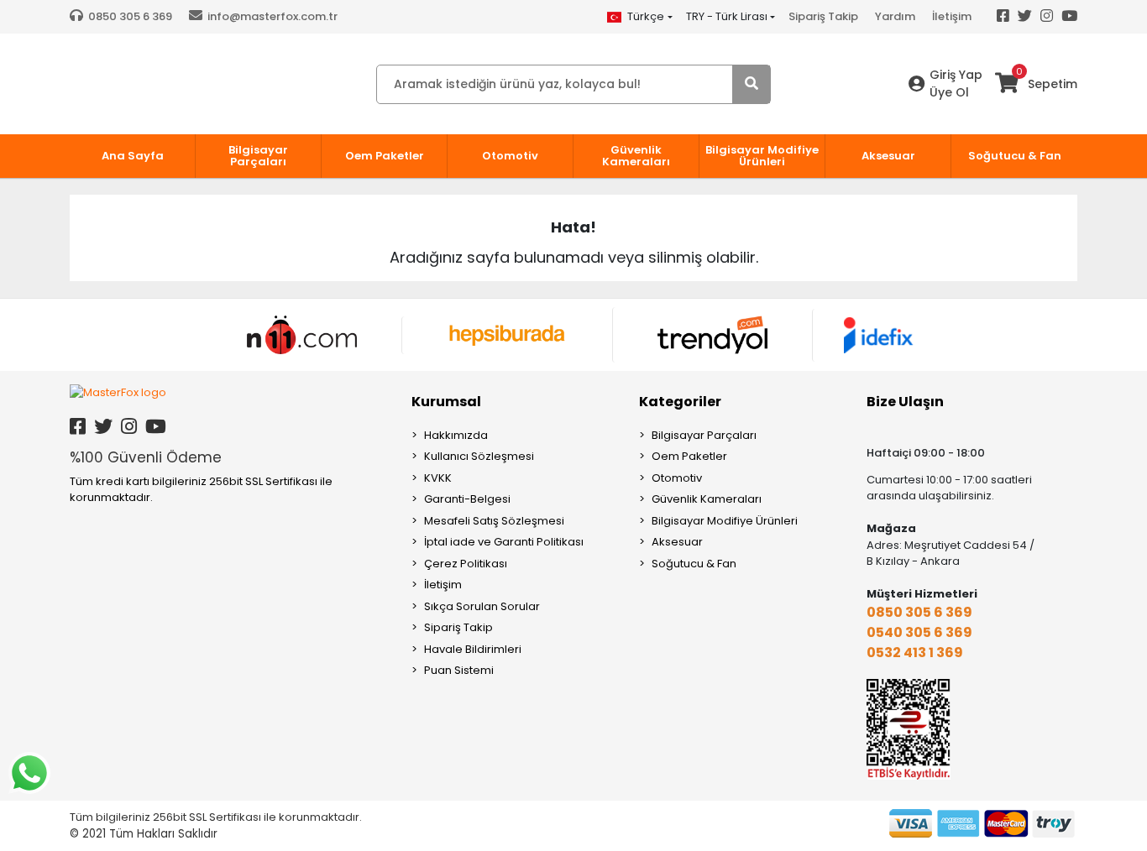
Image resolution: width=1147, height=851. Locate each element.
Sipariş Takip (823, 16)
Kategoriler (680, 401)
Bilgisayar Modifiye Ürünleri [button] (762, 156)
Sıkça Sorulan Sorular (482, 606)
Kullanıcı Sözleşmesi (479, 456)
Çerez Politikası (465, 564)
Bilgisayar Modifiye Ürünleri (725, 521)
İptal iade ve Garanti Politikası (504, 542)
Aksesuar (677, 542)
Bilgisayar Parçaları (704, 435)
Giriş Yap (956, 74)
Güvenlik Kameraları (707, 499)
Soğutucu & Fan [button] (1014, 156)
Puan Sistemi (459, 670)
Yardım (895, 16)
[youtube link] (155, 427)
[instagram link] (129, 427)
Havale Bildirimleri (472, 649)
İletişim (952, 16)
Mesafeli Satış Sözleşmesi (494, 521)
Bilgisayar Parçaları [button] (258, 156)
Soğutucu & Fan (694, 564)
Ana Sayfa (133, 156)
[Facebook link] (78, 427)
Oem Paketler (689, 456)
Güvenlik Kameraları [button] (636, 156)
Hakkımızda (456, 435)
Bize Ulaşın (905, 401)
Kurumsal (446, 401)
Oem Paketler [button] (384, 156)
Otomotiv (677, 478)
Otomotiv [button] (510, 156)
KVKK (438, 478)
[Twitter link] (103, 427)
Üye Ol (949, 92)
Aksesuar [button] (888, 156)
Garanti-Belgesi (467, 499)
